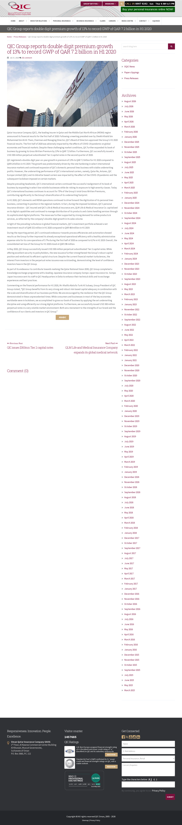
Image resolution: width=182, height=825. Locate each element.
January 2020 (130, 411)
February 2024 (131, 253)
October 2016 (130, 604)
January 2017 (130, 588)
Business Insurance (85, 21)
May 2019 (128, 451)
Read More (111, 755)
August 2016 (130, 614)
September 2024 (132, 218)
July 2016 (128, 619)
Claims (102, 21)
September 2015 (132, 670)
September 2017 (132, 548)
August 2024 (130, 223)
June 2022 (129, 329)
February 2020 (131, 405)
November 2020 (131, 370)
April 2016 (129, 634)
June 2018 (129, 507)
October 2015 (130, 664)
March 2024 (129, 248)
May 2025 (128, 177)
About (22, 21)
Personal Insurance (62, 21)
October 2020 (130, 375)
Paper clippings (131, 72)
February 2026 (131, 131)
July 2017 (128, 558)
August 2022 (130, 324)
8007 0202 (141, 3)
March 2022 (129, 345)
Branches (110, 4)
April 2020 (129, 395)
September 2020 (132, 380)
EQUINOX (156, 21)
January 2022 (130, 355)
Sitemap (85, 820)
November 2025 (131, 147)
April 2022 (129, 339)
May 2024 (128, 238)
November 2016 (131, 598)
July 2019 (128, 441)
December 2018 (131, 477)
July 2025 (128, 167)
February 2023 (131, 299)
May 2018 (128, 512)
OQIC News (129, 66)
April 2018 (129, 517)
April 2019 (129, 456)
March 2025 (129, 187)
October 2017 (130, 543)
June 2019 (129, 446)
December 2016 (131, 593)
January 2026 (130, 136)
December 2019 (131, 416)
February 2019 (131, 466)
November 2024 (131, 207)
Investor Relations (38, 21)
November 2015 (131, 659)
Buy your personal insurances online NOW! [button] (147, 9)
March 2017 (129, 578)
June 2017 (129, 563)
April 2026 (129, 121)
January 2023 (130, 304)
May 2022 (128, 334)
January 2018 (130, 532)
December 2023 (131, 263)
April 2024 (129, 243)
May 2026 (128, 116)
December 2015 (131, 654)
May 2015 (128, 685)
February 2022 (131, 350)
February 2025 (131, 192)
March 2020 (129, 400)
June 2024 (129, 233)
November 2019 (131, 421)
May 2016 (128, 629)
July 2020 (128, 385)
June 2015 (129, 680)
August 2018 (130, 497)
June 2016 (129, 624)
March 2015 (129, 690)
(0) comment (27, 58)
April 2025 (129, 182)
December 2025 (131, 141)
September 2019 (132, 431)
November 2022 (131, 309)
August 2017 (130, 553)
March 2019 (129, 461)
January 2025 (130, 197)
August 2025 (130, 162)
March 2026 (129, 126)
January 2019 (130, 471)
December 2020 (131, 365)
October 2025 (130, 152)
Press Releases (20, 37)
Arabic (62, 317)
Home (13, 21)
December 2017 (131, 538)
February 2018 (131, 527)
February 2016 (131, 644)
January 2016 (130, 649)
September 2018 (132, 492)
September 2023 (132, 279)
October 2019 (130, 426)
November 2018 (131, 482)
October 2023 (130, 273)
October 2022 (130, 314)
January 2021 (130, 360)
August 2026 (130, 101)
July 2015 (128, 675)
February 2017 (131, 583)
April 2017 (129, 573)
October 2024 (130, 213)
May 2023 (128, 289)
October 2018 (130, 487)
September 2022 (132, 319)
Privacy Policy (158, 790)
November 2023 (131, 268)
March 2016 (129, 639)
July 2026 (128, 106)
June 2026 (129, 111)
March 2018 (129, 522)
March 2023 (129, 294)
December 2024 (131, 202)
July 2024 (128, 228)
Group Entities (90, 4)
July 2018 (128, 502)
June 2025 (129, 172)
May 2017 (128, 568)
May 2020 (128, 390)
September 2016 (132, 609)
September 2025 (132, 157)
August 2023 (130, 284)
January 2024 (130, 258)
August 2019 (130, 436)
